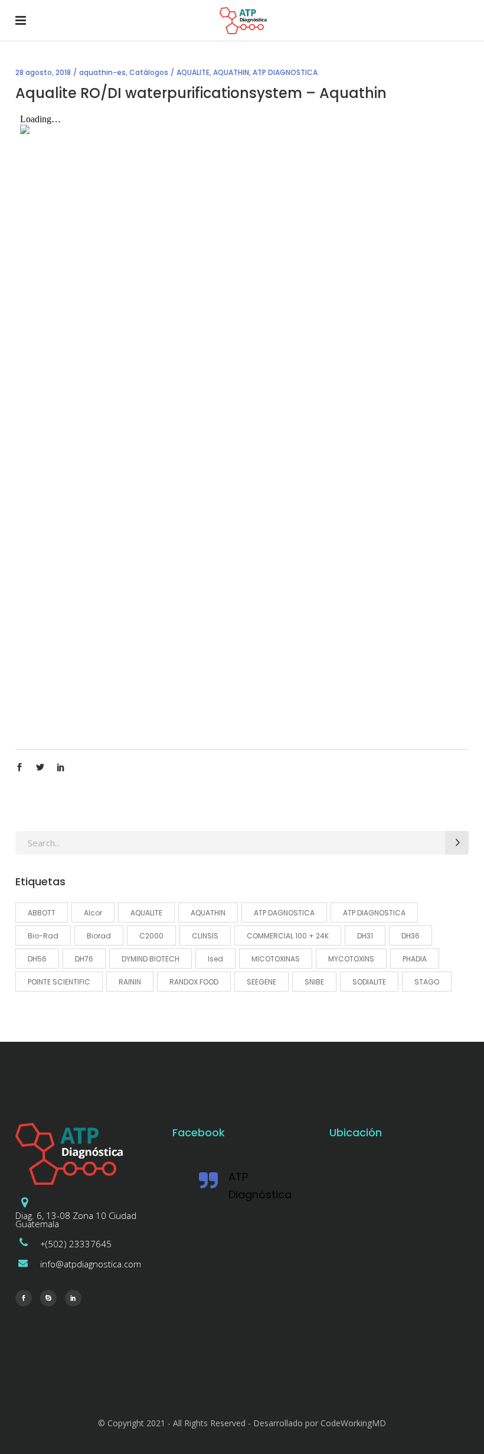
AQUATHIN (231, 72)
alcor (93, 913)
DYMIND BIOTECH (150, 959)
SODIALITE (369, 982)
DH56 (37, 959)
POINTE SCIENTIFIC (59, 982)
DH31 (365, 936)
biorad (99, 936)
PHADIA (415, 959)
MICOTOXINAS (275, 959)
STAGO (426, 982)
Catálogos (148, 72)
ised (215, 959)
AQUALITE (193, 72)
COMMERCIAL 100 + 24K (288, 936)
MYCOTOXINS (351, 959)
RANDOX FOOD (193, 982)
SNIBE (314, 982)
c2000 (151, 936)
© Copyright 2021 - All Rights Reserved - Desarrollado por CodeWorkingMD (242, 1423)
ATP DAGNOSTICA (284, 913)
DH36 (410, 936)
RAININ (130, 982)
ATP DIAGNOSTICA (285, 72)
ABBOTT (41, 913)
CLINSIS (205, 936)
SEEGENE (261, 982)
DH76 (84, 959)
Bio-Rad (43, 936)
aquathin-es (102, 72)
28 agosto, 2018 (43, 72)
